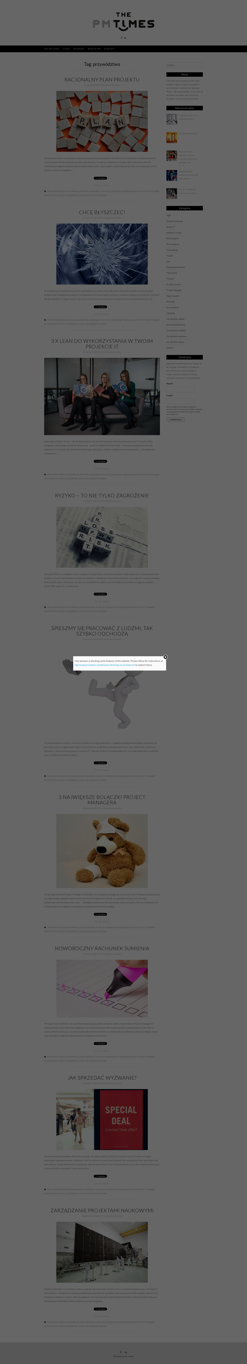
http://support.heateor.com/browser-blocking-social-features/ (105, 665)
